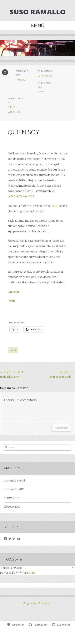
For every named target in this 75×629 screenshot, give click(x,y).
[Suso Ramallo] (37, 51)
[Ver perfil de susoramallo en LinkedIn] (14, 538)
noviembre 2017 (14, 489)
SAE (31, 196)
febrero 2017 (12, 506)
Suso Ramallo (38, 11)
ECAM (14, 196)
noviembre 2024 (14, 480)
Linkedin (13, 291)
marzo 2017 (11, 498)
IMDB (11, 301)
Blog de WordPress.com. (37, 603)
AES (54, 206)
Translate (29, 572)
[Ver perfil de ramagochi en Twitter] (9, 538)
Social (41, 91)
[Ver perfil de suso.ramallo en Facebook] (5, 538)
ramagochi (21, 79)
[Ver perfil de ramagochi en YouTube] (18, 538)
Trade (23, 196)
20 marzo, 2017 (45, 75)
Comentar (61, 427)
